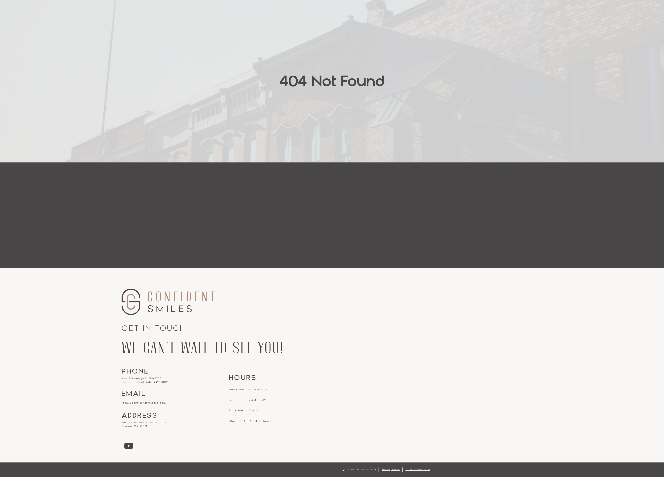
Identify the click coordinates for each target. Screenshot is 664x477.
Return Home (332, 238)
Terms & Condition (417, 470)
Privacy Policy (391, 470)
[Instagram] (129, 446)
